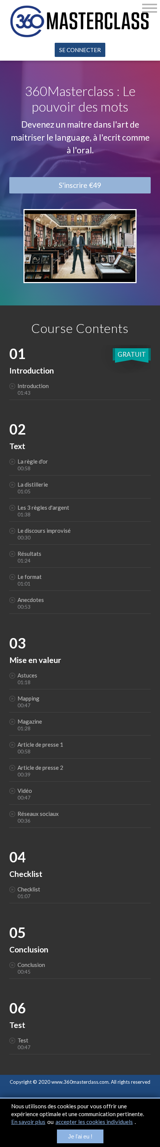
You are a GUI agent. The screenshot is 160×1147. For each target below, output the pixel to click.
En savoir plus (28, 1121)
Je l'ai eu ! (80, 1136)
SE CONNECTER (80, 50)
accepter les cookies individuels (94, 1121)
